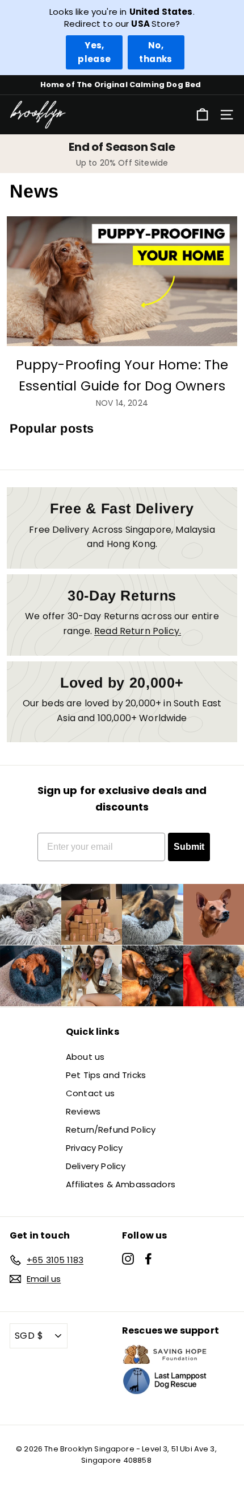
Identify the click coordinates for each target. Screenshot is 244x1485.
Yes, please (94, 52)
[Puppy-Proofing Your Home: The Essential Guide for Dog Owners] (122, 281)
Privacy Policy (94, 1148)
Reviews (83, 1111)
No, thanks (155, 52)
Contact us (90, 1093)
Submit (189, 846)
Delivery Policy (95, 1166)
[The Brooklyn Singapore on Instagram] (128, 1258)
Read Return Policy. (137, 630)
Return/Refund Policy (110, 1130)
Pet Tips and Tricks (106, 1075)
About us (85, 1057)
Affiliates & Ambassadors (120, 1184)
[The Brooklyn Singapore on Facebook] (148, 1258)
